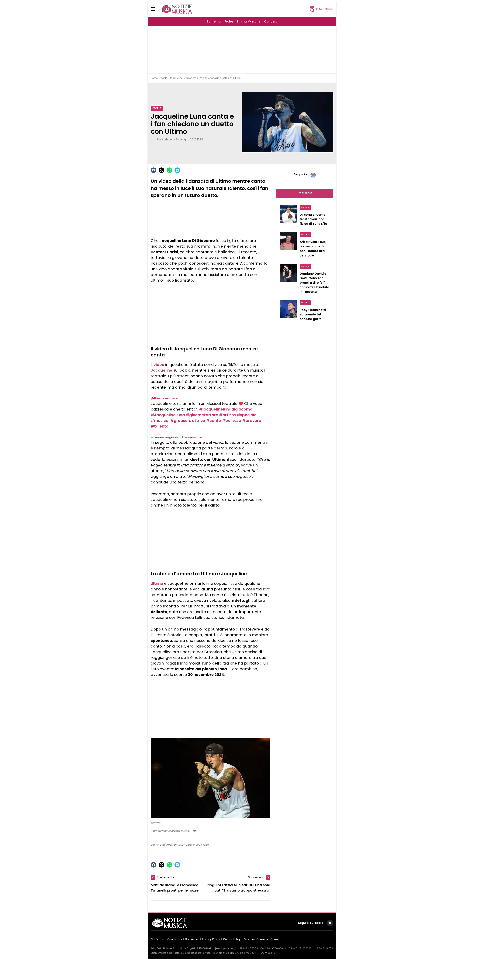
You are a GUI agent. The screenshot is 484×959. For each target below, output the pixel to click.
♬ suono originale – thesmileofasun (178, 437)
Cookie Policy (231, 939)
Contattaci (174, 939)
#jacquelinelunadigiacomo (225, 409)
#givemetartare (202, 415)
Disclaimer (192, 939)
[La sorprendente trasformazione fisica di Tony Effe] (288, 216)
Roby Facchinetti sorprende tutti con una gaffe (313, 314)
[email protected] (225, 948)
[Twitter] (161, 170)
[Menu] (155, 9)
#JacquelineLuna (168, 415)
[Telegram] (177, 170)
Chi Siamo (157, 939)
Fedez (228, 21)
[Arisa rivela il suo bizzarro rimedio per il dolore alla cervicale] (288, 245)
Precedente (166, 877)
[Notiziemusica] (177, 9)
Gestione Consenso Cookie (261, 939)
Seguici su (301, 174)
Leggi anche (305, 193)
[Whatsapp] (169, 170)
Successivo (256, 877)
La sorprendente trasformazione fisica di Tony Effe (313, 219)
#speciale (247, 415)
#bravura (251, 420)
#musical (160, 420)
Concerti (271, 21)
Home (154, 78)
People (163, 78)
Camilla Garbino (161, 139)
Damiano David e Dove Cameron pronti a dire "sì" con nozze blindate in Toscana (314, 282)
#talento (159, 426)
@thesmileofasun (164, 398)
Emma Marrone (248, 21)
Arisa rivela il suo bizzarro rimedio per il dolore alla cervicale (313, 249)
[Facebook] (153, 170)
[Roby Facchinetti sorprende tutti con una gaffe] (288, 311)
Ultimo (157, 583)
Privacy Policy (211, 939)
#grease (179, 420)
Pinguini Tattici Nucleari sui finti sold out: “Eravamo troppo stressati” (238, 888)
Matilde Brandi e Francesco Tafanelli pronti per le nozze (175, 888)
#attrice (196, 420)
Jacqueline (161, 370)
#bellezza (231, 420)
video (159, 364)
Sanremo (214, 21)
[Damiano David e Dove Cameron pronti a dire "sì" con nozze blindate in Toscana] (288, 280)
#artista (227, 415)
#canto (213, 420)
